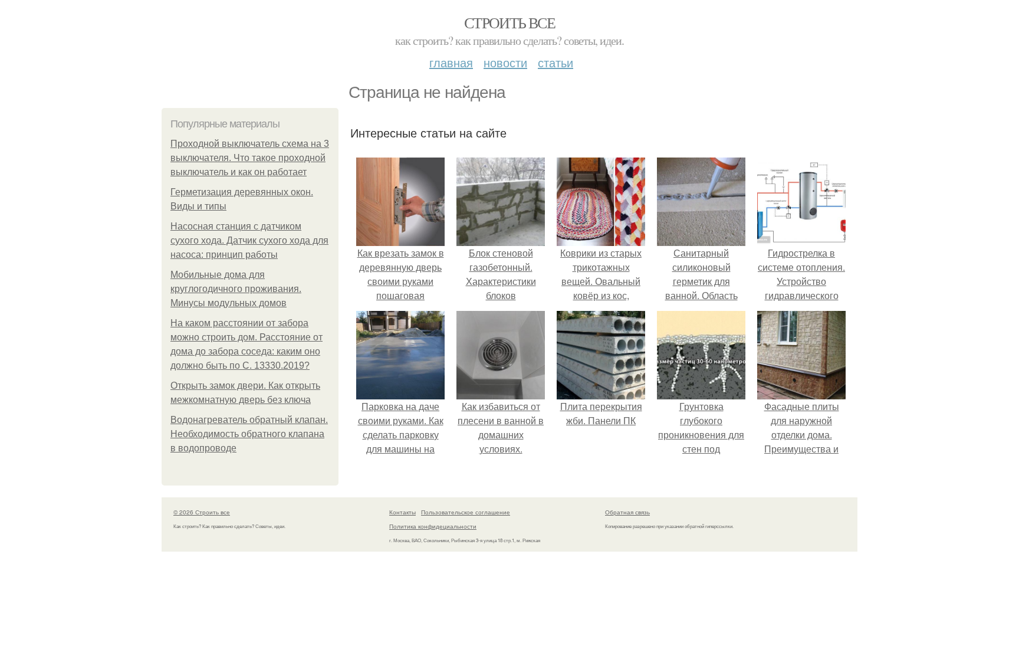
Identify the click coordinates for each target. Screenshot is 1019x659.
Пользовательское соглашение (465, 512)
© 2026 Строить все (201, 512)
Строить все (509, 22)
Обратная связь (627, 512)
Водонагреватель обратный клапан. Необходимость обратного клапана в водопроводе (249, 434)
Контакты (402, 512)
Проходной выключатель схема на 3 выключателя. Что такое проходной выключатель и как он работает (249, 158)
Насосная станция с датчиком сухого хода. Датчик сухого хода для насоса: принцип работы (249, 240)
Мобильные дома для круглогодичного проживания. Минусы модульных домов (235, 289)
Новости (505, 62)
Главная (451, 62)
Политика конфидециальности (432, 526)
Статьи (555, 62)
